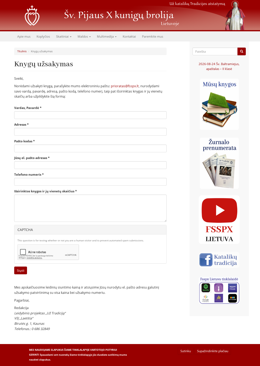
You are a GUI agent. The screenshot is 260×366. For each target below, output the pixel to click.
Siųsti (20, 270)
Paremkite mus (152, 36)
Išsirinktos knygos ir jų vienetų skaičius (45, 191)
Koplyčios (43, 36)
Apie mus (23, 36)
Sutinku (185, 351)
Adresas (21, 124)
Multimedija (106, 36)
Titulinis (22, 51)
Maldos (83, 36)
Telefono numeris (29, 174)
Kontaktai (129, 36)
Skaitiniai (62, 36)
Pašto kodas (24, 141)
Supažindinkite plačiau (212, 351)
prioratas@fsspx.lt (125, 86)
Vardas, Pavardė (27, 108)
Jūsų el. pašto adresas (32, 158)
